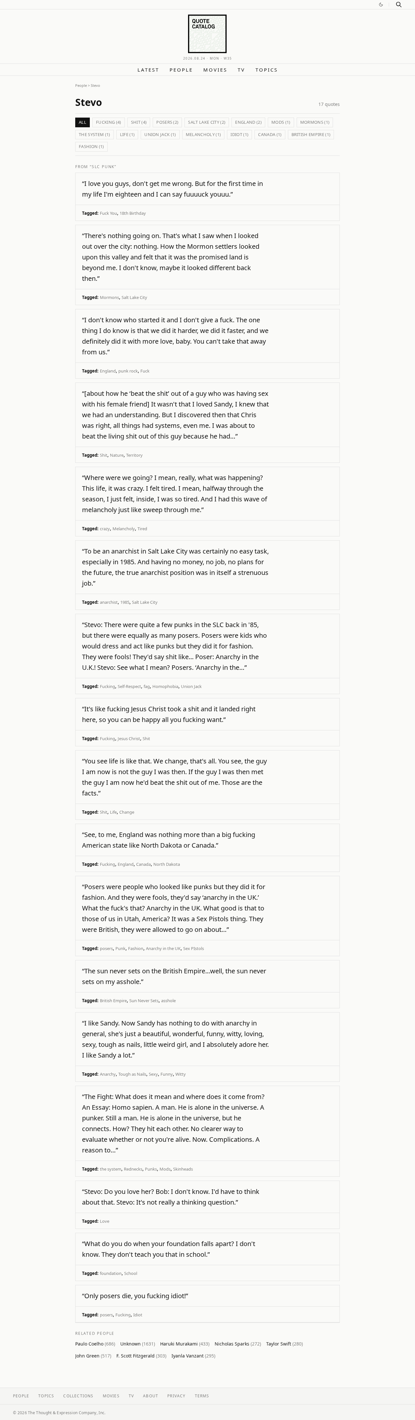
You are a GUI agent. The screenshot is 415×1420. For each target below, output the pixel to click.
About (150, 1396)
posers (106, 948)
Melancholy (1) (203, 134)
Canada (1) (269, 134)
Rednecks (133, 1169)
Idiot (137, 1315)
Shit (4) (139, 122)
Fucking (107, 686)
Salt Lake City (134, 297)
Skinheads (183, 1169)
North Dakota (166, 864)
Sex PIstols (193, 948)
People (181, 69)
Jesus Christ (129, 738)
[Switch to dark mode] (381, 4)
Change (126, 812)
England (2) (248, 122)
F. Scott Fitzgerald (141, 1356)
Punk (120, 948)
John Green (93, 1356)
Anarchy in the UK (163, 948)
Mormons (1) (315, 122)
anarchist (109, 602)
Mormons (109, 297)
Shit (103, 455)
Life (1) (127, 134)
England (108, 371)
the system (110, 1169)
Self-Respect (129, 686)
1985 (124, 602)
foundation (111, 1273)
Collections (78, 1396)
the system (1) (94, 134)
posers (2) (167, 122)
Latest (148, 69)
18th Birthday (133, 213)
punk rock (128, 371)
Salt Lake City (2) (206, 122)
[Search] (399, 4)
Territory (134, 455)
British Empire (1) (311, 134)
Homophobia (165, 686)
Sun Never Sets (144, 1000)
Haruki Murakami (184, 1344)
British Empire (113, 1000)
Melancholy (124, 529)
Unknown (137, 1344)
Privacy (176, 1396)
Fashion (135, 948)
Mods (165, 1169)
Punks (151, 1169)
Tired (142, 529)
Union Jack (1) (160, 134)
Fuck (144, 371)
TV (241, 69)
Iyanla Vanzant (193, 1356)
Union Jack (191, 686)
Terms (202, 1396)
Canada (143, 864)
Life (113, 812)
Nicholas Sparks (238, 1344)
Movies (215, 69)
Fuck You (108, 213)
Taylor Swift (284, 1344)
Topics (266, 69)
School (130, 1273)
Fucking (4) (108, 122)
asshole (168, 1000)
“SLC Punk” (103, 166)
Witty (180, 1074)
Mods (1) (280, 122)
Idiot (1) (239, 134)
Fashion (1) (91, 146)
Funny (166, 1074)
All (82, 122)
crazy (105, 529)
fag (147, 686)
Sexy (153, 1074)
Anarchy (108, 1074)
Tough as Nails (132, 1074)
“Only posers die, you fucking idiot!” (135, 1295)
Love (104, 1221)
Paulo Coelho (95, 1344)
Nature (117, 455)
